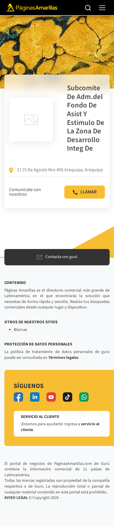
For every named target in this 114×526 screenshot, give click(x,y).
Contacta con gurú (61, 257)
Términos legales (63, 358)
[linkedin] (34, 397)
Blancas (20, 330)
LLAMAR (88, 192)
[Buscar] (88, 7)
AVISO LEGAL (16, 498)
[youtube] (51, 397)
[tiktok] (67, 397)
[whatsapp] (84, 397)
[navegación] (102, 8)
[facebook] (18, 397)
